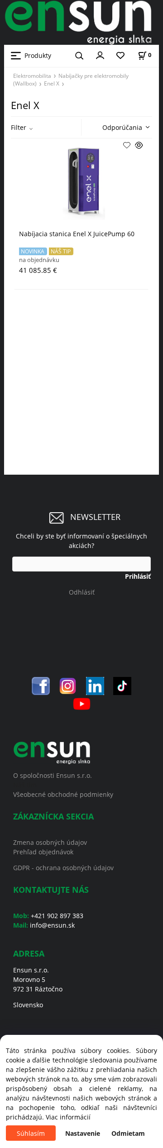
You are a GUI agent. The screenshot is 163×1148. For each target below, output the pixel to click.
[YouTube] (82, 703)
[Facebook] (40, 685)
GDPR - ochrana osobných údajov (63, 867)
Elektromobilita (32, 75)
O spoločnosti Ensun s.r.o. (52, 775)
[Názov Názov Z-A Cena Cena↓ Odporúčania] (123, 126)
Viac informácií (68, 1117)
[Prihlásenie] (100, 55)
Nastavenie (82, 1133)
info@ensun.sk (52, 925)
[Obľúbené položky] (120, 56)
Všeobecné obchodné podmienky (63, 794)
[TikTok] (122, 685)
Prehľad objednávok (43, 852)
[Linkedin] (95, 685)
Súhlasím (31, 1133)
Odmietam (128, 1133)
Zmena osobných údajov (50, 842)
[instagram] (68, 685)
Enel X (51, 83)
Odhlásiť (82, 592)
